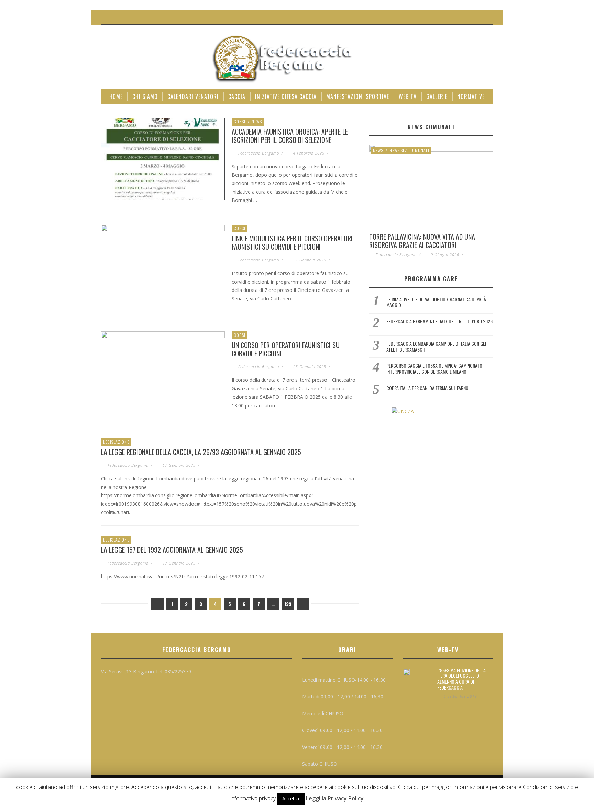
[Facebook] (472, 17)
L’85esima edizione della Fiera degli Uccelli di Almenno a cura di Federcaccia (461, 678)
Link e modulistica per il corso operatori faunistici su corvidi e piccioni (292, 242)
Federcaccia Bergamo (258, 153)
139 (288, 603)
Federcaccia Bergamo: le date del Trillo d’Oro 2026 (439, 321)
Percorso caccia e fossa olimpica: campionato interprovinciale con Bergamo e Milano (434, 368)
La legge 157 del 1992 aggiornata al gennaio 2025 (172, 550)
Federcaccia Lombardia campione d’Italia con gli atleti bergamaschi (436, 346)
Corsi (239, 121)
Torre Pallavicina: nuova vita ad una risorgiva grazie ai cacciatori (422, 240)
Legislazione (116, 442)
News (257, 121)
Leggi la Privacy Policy (335, 798)
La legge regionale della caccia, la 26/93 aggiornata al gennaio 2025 (201, 452)
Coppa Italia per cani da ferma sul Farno (427, 387)
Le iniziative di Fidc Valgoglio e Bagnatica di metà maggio (436, 302)
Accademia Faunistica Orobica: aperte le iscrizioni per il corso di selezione (290, 135)
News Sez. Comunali (409, 150)
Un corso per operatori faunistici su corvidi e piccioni (286, 349)
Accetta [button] (290, 798)
